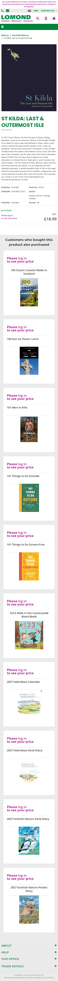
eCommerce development (14, 977)
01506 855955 (3, 10)
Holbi (30, 977)
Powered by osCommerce (43, 977)
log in (10, 215)
